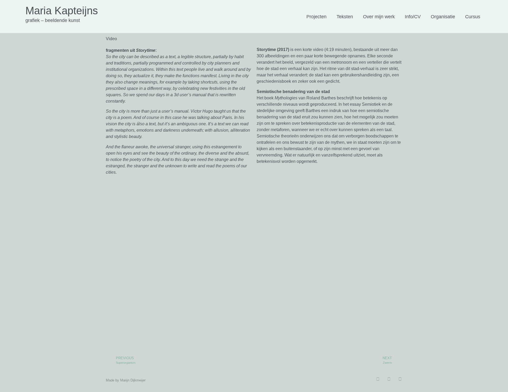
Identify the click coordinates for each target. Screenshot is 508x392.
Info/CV (413, 16)
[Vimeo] (400, 379)
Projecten (316, 16)
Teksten (345, 16)
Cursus (472, 16)
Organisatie (443, 16)
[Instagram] (389, 379)
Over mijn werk (379, 16)
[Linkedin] (378, 379)
